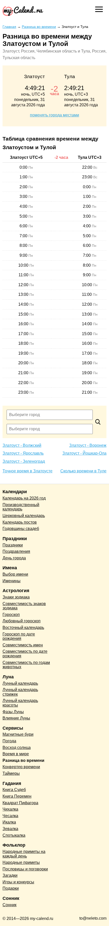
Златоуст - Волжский (22, 445)
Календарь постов (20, 522)
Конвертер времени (21, 767)
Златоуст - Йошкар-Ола (84, 453)
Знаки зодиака (16, 597)
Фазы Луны (13, 712)
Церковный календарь (24, 515)
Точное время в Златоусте (27, 471)
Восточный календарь (23, 627)
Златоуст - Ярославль (23, 453)
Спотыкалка (14, 835)
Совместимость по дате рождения (25, 653)
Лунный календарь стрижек (20, 692)
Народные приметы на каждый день (24, 853)
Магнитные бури (18, 734)
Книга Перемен (17, 796)
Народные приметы (21, 862)
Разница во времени (23, 760)
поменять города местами (54, 115)
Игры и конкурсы (18, 882)
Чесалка (10, 816)
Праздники (13, 545)
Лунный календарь (20, 683)
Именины (12, 581)
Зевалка (10, 829)
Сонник (9, 905)
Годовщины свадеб (21, 528)
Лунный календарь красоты (20, 702)
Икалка (9, 822)
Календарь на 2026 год (24, 498)
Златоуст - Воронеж (87, 445)
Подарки (11, 888)
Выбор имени (15, 574)
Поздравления (16, 551)
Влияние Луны (16, 718)
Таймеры (11, 773)
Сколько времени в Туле (83, 471)
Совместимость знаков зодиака (24, 606)
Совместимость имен (23, 645)
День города (14, 558)
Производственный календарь (21, 507)
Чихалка (10, 809)
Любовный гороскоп (22, 621)
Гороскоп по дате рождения (19, 636)
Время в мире (16, 754)
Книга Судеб (14, 789)
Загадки (10, 875)
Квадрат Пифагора (20, 803)
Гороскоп (11, 614)
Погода (9, 741)
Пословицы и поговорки (25, 869)
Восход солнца (17, 747)
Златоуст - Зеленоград (24, 461)
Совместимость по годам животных (26, 664)
